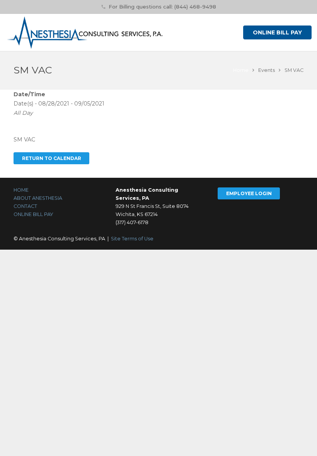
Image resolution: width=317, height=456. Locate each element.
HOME (21, 190)
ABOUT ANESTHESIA (38, 198)
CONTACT (25, 206)
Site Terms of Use (132, 239)
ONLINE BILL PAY (33, 214)
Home (241, 70)
